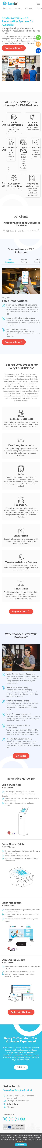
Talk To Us (21, 1067)
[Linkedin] (23, 1119)
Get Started (21, 756)
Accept (21, 1145)
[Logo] (10, 3)
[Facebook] (12, 1119)
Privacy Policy (20, 1141)
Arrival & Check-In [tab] (24, 261)
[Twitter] (6, 1119)
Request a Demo (12, 48)
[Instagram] (17, 1119)
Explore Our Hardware (21, 1012)
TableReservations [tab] (9, 261)
